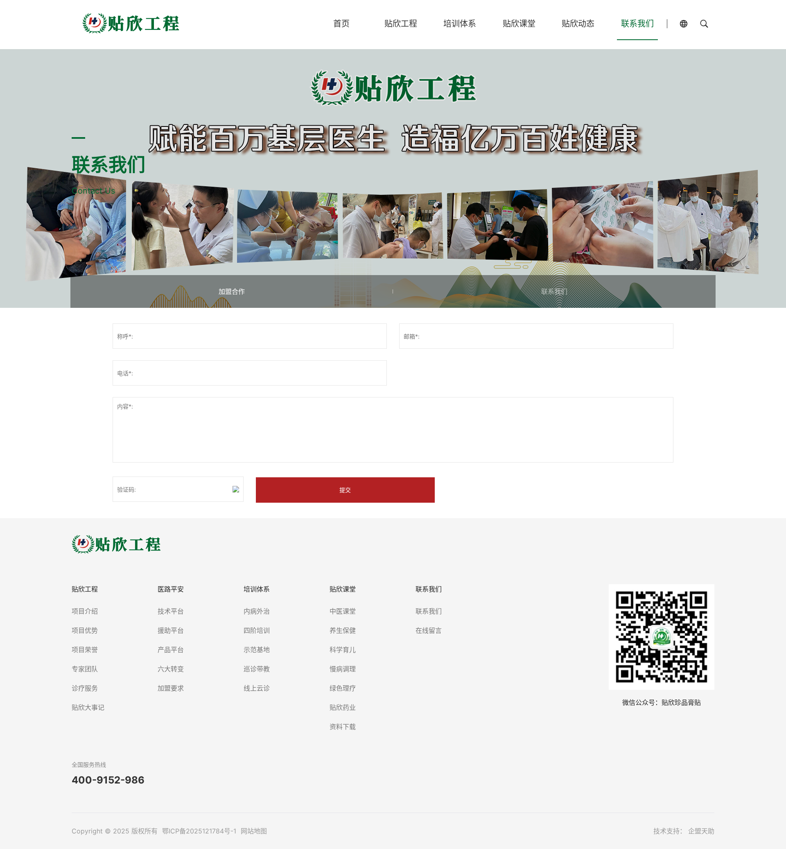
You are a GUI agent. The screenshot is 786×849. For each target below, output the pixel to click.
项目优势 (85, 630)
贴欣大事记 (88, 707)
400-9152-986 (108, 780)
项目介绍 (85, 611)
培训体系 (459, 24)
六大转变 (171, 669)
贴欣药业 (343, 707)
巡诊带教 (257, 669)
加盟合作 (232, 291)
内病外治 (257, 611)
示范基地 (257, 650)
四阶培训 (257, 630)
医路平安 (171, 589)
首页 (341, 24)
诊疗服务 (85, 688)
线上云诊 (257, 688)
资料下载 (343, 727)
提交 (345, 489)
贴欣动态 (578, 24)
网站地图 (254, 831)
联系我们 (637, 24)
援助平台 (171, 630)
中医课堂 (343, 611)
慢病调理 (343, 669)
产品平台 (171, 650)
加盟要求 (171, 688)
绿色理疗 (343, 688)
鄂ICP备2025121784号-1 (200, 831)
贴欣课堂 (519, 24)
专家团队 (85, 669)
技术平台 (171, 611)
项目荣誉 (85, 650)
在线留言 (429, 630)
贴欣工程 (400, 24)
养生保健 (343, 630)
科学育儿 (343, 650)
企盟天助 (701, 831)
